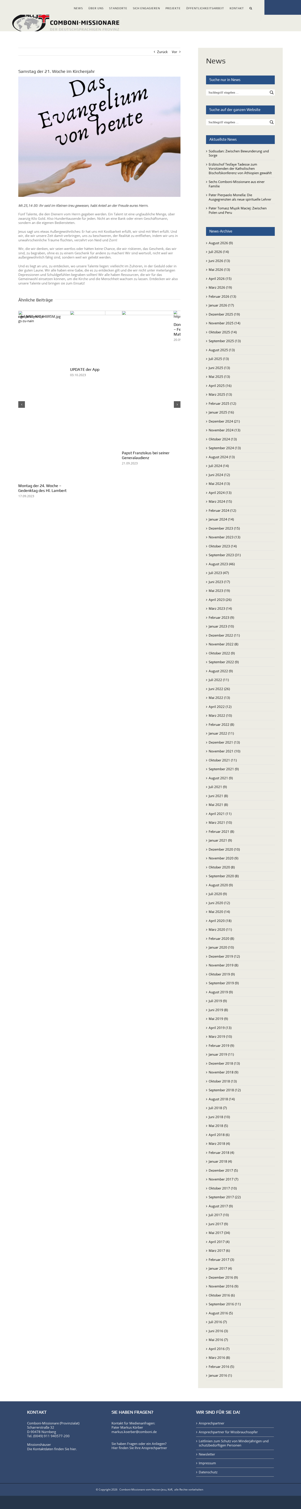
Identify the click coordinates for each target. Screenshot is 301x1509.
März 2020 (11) (220, 929)
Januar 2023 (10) (221, 626)
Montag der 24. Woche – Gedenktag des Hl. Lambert (42, 488)
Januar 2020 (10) (221, 947)
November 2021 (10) (224, 751)
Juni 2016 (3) (218, 1331)
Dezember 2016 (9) (223, 1277)
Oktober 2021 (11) (223, 760)
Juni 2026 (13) (219, 261)
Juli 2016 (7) (218, 1322)
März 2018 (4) (219, 1143)
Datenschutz (208, 1472)
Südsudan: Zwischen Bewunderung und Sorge (239, 153)
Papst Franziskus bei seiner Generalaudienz (151, 455)
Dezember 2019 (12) (224, 956)
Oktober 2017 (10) (223, 1188)
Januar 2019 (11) (221, 1054)
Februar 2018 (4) (221, 1152)
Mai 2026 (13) (219, 269)
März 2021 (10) (220, 822)
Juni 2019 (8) (218, 1010)
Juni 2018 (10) (219, 1117)
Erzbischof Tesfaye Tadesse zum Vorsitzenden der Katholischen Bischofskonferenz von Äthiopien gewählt (240, 168)
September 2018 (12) (225, 1090)
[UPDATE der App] (99, 313)
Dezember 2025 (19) (224, 314)
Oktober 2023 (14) (223, 546)
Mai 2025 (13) (219, 376)
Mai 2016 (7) (218, 1339)
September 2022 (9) (224, 662)
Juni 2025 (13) (219, 368)
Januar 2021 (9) (220, 840)
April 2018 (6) (219, 1134)
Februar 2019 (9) (221, 1045)
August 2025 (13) (222, 350)
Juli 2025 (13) (219, 358)
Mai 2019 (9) (218, 1018)
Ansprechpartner (154, 1448)
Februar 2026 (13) (222, 296)
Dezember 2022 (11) (224, 635)
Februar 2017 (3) (221, 1259)
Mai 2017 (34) (219, 1232)
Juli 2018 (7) (218, 1108)
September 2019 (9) (224, 983)
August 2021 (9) (221, 778)
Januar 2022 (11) (221, 733)
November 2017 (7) (223, 1179)
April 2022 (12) (220, 706)
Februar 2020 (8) (221, 938)
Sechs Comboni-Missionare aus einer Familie (237, 183)
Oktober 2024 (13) (223, 439)
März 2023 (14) (220, 608)
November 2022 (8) (223, 644)
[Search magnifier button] (272, 92)
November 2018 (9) (223, 1072)
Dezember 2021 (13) (224, 742)
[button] (250, 7)
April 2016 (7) (219, 1348)
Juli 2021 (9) (218, 787)
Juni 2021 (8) (218, 796)
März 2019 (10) (220, 1036)
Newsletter (207, 1454)
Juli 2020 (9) (218, 894)
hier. (73, 1449)
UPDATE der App (87, 369)
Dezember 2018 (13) (224, 1063)
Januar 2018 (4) (220, 1161)
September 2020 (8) (224, 876)
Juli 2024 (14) (219, 466)
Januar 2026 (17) (221, 305)
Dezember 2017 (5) (223, 1170)
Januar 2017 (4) (220, 1268)
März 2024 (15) (220, 501)
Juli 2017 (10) (219, 1215)
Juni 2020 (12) (219, 903)
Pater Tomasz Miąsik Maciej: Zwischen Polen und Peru (238, 210)
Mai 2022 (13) (219, 697)
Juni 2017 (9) (218, 1224)
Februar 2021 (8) (221, 831)
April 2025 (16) (220, 385)
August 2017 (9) (221, 1206)
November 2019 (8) (223, 965)
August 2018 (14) (222, 1099)
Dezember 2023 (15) (224, 528)
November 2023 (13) (224, 537)
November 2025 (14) (224, 323)
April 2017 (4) (219, 1241)
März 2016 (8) (219, 1357)
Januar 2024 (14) (221, 519)
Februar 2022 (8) (221, 724)
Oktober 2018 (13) (223, 1081)
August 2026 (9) (221, 243)
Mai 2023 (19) (219, 590)
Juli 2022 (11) (219, 680)
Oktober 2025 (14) (223, 332)
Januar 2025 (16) (221, 412)
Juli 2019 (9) (218, 1001)
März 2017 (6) (219, 1250)
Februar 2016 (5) (221, 1366)
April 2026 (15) (220, 278)
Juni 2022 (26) (219, 689)
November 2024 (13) (224, 430)
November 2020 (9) (223, 858)
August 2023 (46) (222, 564)
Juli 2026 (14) (219, 251)
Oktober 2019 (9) (222, 974)
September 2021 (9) (224, 769)
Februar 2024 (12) (222, 510)
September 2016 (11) (225, 1304)
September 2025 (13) (225, 341)
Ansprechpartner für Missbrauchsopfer (228, 1432)
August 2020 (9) (221, 885)
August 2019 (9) (221, 992)
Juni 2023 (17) (219, 582)
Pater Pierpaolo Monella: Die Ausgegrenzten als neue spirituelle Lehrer (240, 197)
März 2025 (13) (220, 394)
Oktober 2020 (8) (222, 867)
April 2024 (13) (220, 492)
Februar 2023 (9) (221, 617)
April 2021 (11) (220, 813)
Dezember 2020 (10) (224, 849)
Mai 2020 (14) (219, 911)
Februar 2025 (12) (222, 403)
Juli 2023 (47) (219, 573)
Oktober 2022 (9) (222, 653)
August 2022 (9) (221, 671)
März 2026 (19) (220, 287)
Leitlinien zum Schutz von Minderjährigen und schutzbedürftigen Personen (234, 1443)
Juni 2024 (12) (219, 475)
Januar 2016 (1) (220, 1375)
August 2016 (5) (221, 1313)
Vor (174, 52)
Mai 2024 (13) (219, 483)
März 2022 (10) (220, 715)
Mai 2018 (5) (218, 1125)
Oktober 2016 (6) (222, 1295)
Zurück (162, 52)
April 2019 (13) (220, 1027)
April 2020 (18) (220, 920)
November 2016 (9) (223, 1286)
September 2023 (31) (225, 555)
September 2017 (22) (225, 1197)
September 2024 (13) (225, 448)
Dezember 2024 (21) (224, 421)
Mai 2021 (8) (218, 804)
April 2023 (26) (220, 599)
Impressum (207, 1463)
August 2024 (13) (222, 457)
